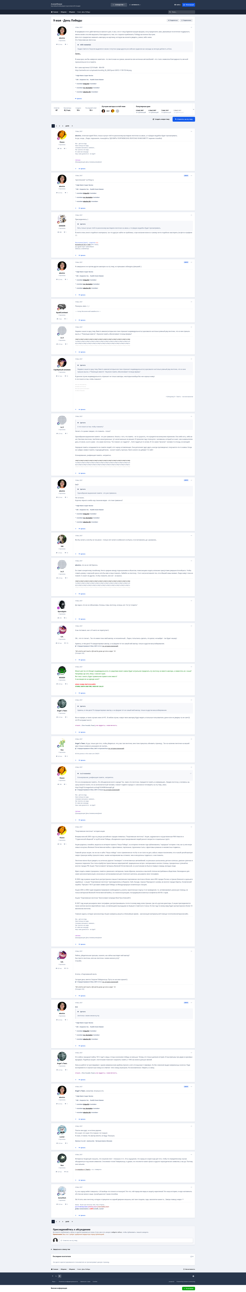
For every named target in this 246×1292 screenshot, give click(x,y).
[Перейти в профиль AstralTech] (62, 1190)
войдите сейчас (116, 1232)
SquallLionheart (62, 313)
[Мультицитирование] (76, 168)
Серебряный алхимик (62, 370)
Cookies (95, 1281)
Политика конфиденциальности (68, 1281)
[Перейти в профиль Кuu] (62, 742)
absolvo (62, 38)
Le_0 (62, 338)
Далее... (78, 54)
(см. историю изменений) (110, 646)
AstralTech (62, 1198)
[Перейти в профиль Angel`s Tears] (62, 703)
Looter (62, 1137)
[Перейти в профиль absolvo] (62, 30)
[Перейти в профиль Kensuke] (108, 111)
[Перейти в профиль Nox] (62, 1158)
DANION (62, 226)
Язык (53, 1281)
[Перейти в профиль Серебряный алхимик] (62, 362)
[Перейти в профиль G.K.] (62, 629)
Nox (62, 1165)
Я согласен (189, 1288)
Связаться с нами (85, 1281)
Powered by (186, 1281)
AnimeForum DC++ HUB (82, 244)
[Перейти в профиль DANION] (62, 218)
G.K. (62, 637)
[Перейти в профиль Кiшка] (112, 111)
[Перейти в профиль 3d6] (62, 539)
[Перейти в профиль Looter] (62, 1129)
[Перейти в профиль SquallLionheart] (62, 305)
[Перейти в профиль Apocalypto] (62, 604)
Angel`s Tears (62, 711)
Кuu (62, 750)
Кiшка (62, 142)
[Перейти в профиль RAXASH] (62, 670)
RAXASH (62, 678)
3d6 (62, 546)
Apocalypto (62, 611)
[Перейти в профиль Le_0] (117, 111)
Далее (67, 126)
